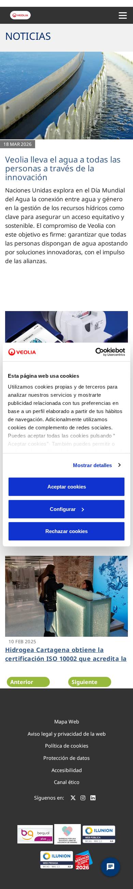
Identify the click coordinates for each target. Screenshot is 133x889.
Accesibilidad (66, 770)
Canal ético (66, 782)
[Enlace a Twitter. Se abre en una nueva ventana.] (73, 798)
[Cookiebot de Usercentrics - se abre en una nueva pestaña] (95, 351)
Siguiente (85, 682)
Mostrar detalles (92, 465)
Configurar (63, 509)
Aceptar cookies (66, 487)
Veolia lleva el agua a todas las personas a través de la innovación (63, 168)
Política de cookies (66, 745)
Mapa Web (66, 721)
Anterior (21, 682)
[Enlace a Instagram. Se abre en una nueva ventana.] (83, 798)
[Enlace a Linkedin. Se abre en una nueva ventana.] (92, 798)
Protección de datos (66, 757)
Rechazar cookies (66, 531)
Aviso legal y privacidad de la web (67, 733)
